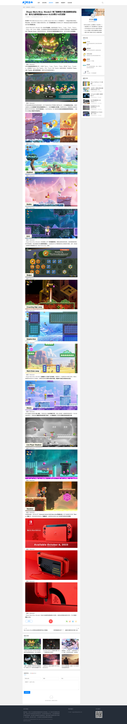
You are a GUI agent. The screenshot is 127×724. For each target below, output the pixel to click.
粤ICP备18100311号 (40, 719)
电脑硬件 (63, 2)
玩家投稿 (70, 2)
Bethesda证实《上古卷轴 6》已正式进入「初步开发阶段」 (96, 24)
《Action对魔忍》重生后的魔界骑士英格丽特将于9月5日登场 (96, 30)
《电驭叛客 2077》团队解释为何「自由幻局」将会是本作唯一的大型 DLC (99, 26)
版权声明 (25, 720)
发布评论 (27, 692)
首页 (39, 2)
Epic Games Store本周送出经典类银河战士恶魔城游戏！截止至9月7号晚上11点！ (43, 630)
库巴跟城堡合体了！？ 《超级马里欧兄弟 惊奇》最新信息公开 (68, 630)
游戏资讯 (51, 2)
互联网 (57, 2)
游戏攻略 (44, 2)
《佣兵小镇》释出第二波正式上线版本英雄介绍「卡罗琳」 (96, 32)
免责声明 (28, 720)
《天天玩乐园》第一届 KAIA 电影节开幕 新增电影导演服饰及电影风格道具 (99, 28)
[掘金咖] (27, 4)
